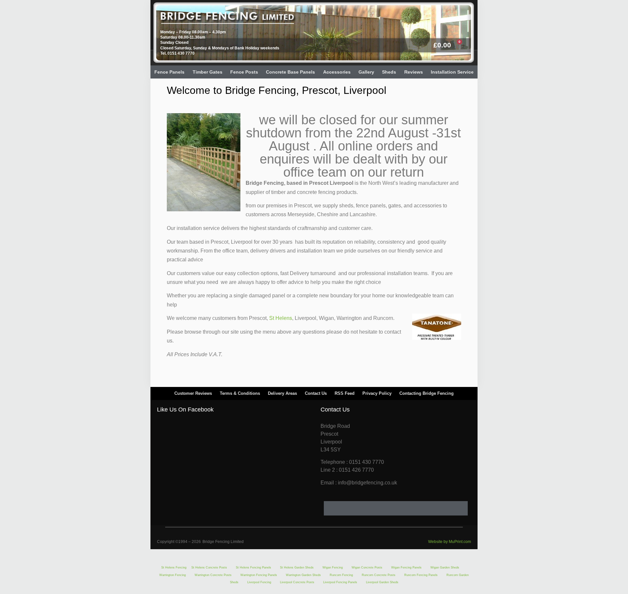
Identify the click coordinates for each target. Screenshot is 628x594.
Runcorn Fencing (341, 575)
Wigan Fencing (333, 567)
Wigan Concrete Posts (367, 567)
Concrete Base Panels (290, 72)
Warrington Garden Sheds (303, 575)
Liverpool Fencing (259, 582)
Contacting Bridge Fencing (426, 393)
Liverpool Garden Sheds (382, 582)
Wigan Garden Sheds (444, 567)
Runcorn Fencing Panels (421, 575)
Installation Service (452, 72)
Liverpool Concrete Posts (297, 582)
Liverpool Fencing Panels (340, 582)
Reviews (413, 72)
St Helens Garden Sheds (297, 567)
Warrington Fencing (172, 575)
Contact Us (316, 393)
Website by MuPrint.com (449, 541)
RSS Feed (345, 393)
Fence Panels (169, 72)
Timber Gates (207, 72)
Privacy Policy (377, 393)
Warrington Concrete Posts (213, 575)
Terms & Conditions (240, 393)
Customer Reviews (193, 393)
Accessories (337, 72)
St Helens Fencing (173, 567)
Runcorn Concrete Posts (378, 575)
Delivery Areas (282, 393)
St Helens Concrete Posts (209, 567)
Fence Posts (244, 72)
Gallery (366, 72)
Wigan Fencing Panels (406, 567)
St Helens (280, 318)
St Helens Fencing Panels (253, 567)
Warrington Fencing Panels (258, 575)
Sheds (389, 72)
